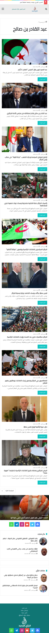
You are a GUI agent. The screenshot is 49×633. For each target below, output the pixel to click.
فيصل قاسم (33, 590)
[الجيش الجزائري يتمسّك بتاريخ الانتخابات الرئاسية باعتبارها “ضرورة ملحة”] (24, 453)
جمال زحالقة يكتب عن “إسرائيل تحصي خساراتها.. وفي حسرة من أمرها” (20, 576)
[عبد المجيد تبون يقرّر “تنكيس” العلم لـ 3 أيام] (24, 52)
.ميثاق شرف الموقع (24, 615)
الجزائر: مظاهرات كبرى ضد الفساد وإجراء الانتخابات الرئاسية (27, 337)
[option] (24, 507)
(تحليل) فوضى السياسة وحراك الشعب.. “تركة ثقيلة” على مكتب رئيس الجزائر (26, 158)
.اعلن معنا (25, 613)
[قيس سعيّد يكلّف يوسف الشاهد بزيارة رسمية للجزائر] (24, 275)
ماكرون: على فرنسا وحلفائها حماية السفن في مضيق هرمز (26, 517)
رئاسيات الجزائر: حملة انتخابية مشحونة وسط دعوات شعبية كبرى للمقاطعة (25, 204)
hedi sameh (33, 553)
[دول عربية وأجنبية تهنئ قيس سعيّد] (24, 409)
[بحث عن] (46, 9)
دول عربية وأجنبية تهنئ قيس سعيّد (35, 426)
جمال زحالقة (33, 580)
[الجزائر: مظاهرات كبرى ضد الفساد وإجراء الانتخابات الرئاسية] (24, 319)
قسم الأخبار (43, 67)
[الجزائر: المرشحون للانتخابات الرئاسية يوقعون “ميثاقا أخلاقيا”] (24, 231)
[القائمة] (3, 9)
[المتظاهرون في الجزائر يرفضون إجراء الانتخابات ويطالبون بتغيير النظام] (24, 363)
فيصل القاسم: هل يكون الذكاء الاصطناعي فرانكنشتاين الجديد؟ (19, 586)
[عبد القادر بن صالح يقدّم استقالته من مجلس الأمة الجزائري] (24, 95)
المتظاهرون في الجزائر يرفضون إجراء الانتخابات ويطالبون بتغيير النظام (26, 382)
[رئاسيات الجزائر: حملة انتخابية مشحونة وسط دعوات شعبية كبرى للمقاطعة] (24, 185)
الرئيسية (42, 22)
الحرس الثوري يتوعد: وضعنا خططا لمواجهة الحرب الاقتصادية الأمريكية (22, 2)
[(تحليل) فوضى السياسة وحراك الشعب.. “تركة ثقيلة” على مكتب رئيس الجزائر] (24, 139)
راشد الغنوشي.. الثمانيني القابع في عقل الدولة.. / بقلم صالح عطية (20, 539)
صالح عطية (34, 543)
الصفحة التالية (9, 491)
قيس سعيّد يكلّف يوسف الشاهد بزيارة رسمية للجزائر (29, 293)
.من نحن (24, 608)
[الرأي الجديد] (24, 9)
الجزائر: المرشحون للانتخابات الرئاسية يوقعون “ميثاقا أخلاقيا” (26, 249)
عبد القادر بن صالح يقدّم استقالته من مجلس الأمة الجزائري (27, 113)
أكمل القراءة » (42, 79)
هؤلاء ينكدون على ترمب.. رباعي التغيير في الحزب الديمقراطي (22, 550)
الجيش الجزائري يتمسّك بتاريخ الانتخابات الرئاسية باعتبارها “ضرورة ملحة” (25, 472)
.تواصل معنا (24, 610)
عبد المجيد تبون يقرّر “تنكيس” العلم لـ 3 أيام (32, 69)
